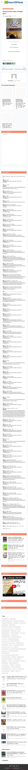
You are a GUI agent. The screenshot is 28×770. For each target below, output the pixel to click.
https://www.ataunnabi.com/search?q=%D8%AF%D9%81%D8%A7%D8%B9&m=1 (12, 332)
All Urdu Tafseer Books (6, 657)
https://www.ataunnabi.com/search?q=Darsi (14, 202)
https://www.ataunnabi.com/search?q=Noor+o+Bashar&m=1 (12, 426)
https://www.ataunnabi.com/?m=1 (12, 523)
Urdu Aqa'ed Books (5, 653)
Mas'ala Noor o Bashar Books (7, 659)
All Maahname (4, 661)
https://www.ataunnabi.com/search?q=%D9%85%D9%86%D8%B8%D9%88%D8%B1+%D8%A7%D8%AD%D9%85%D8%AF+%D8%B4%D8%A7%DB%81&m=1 (14, 506)
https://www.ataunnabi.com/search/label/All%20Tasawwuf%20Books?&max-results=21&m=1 (14, 363)
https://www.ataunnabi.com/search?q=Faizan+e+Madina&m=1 (12, 383)
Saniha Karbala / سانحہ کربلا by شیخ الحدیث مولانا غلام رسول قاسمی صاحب (16, 727)
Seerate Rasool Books (15, 633)
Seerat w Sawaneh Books (16, 637)
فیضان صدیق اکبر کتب (5, 641)
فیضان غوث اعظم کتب (14, 635)
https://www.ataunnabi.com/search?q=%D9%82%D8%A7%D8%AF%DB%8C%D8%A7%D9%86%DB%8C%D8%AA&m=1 (14, 300)
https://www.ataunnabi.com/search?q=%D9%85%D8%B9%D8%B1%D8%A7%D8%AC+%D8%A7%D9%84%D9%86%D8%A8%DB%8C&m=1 (14, 518)
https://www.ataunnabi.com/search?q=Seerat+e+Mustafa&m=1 (12, 193)
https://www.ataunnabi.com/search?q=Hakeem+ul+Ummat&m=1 (12, 288)
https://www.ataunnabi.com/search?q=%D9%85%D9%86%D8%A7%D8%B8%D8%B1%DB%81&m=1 (14, 327)
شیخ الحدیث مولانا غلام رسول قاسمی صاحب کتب (10, 655)
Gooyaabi (21, 768)
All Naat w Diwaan (17, 659)
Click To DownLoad (14, 47)
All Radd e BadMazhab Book (7, 621)
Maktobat (12, 671)
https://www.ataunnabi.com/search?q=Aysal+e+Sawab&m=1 (12, 436)
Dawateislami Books (5, 633)
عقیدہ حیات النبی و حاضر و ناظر (7, 647)
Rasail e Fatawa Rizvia (6, 631)
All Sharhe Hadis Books (8, 60)
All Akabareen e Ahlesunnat (7, 623)
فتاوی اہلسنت (22, 633)
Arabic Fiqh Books (16, 661)
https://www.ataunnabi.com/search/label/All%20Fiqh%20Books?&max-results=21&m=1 (14, 441)
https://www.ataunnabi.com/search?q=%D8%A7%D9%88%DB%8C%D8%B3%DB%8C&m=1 (14, 462)
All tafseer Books (20, 657)
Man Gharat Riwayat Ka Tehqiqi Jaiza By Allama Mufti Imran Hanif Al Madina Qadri (16, 705)
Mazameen (12, 665)
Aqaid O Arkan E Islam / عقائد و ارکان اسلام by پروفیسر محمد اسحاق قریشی (17, 742)
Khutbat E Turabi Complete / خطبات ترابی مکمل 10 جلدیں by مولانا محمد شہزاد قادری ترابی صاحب (16, 713)
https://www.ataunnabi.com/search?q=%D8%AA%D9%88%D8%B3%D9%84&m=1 (12, 431)
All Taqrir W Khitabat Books (19, 645)
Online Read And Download (14, 51)
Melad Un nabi (13, 631)
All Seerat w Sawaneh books (19, 621)
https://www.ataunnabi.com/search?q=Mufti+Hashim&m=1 (12, 467)
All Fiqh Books (15, 623)
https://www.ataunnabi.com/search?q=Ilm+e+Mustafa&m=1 (12, 421)
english (16, 671)
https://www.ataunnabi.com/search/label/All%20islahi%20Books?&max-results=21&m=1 (14, 399)
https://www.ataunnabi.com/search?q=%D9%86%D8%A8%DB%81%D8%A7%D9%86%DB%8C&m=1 (14, 500)
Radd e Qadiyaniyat (16, 627)
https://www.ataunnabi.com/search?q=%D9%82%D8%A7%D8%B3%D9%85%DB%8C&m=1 (14, 489)
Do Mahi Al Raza (21, 669)
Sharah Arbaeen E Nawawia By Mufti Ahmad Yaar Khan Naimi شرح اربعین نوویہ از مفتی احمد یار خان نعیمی (7, 102)
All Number (23, 661)
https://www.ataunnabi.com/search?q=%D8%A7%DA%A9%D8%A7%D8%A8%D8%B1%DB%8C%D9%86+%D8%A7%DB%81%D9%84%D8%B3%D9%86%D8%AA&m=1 (14, 259)
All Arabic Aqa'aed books (13, 651)
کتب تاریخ (11, 645)
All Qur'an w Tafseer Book (16, 667)
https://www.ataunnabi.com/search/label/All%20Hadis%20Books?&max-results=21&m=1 (14, 187)
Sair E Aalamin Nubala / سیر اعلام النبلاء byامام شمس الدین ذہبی (15, 684)
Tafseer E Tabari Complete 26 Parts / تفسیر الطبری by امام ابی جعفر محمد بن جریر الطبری (17, 677)
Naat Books (16, 647)
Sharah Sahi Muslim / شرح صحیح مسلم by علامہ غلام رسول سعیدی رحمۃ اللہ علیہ (16, 691)
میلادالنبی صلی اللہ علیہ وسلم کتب (7, 629)
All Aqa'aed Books (5, 619)
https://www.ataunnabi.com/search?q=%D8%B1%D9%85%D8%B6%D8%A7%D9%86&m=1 (14, 393)
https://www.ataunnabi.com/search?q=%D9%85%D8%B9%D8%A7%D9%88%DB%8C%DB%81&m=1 (14, 252)
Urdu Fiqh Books (5, 645)
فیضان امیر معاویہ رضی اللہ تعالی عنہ (8, 643)
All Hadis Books (5, 625)
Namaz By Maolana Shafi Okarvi (14, 697)
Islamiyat (10, 661)
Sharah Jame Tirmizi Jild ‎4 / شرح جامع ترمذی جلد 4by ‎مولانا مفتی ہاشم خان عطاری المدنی (7, 125)
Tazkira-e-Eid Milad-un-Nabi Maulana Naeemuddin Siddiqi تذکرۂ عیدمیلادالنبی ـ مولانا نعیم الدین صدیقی (16, 539)
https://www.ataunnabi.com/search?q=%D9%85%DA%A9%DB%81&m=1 (12, 388)
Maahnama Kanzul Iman (13, 663)
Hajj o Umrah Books (5, 671)
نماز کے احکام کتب (18, 629)
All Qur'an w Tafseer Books (7, 627)
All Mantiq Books (5, 663)
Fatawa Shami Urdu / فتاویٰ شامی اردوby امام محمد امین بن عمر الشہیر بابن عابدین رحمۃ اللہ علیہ (16, 735)
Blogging (11, 768)
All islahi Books (12, 619)
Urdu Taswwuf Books (6, 667)
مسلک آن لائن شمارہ (5, 665)
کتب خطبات (14, 669)
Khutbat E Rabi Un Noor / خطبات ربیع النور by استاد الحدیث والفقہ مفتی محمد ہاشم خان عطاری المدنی (16, 546)
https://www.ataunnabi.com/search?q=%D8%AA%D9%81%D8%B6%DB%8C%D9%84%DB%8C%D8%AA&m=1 (14, 321)
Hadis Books (17, 665)
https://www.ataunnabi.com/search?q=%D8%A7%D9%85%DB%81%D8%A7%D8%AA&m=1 (14, 236)
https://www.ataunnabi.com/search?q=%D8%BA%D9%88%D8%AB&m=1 (12, 271)
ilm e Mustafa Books (19, 643)
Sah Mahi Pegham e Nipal (6, 669)
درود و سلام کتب (4, 651)
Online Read (14, 44)
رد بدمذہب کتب (4, 639)
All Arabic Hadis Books (6, 637)
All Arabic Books (12, 625)
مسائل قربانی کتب (5, 673)
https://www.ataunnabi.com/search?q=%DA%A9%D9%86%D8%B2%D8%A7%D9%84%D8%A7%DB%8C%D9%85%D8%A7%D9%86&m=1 (14, 283)
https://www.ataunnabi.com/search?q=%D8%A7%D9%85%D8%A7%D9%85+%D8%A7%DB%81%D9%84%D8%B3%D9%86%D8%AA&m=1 (14, 277)
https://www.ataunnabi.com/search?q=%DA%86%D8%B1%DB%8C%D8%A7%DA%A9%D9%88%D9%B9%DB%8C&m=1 (14, 478)
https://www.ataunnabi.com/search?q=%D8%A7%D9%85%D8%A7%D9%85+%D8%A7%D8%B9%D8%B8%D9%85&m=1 (14, 266)
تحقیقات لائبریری (8, 16)
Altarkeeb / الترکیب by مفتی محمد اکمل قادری (16, 719)
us (19, 671)
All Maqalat (14, 657)
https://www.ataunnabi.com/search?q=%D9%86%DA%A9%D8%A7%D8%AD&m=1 (12, 513)
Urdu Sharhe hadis (5, 649)
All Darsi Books (22, 623)
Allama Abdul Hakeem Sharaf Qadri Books (18, 649)
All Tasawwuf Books (5, 635)
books (19, 631)
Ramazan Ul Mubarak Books (13, 639)
